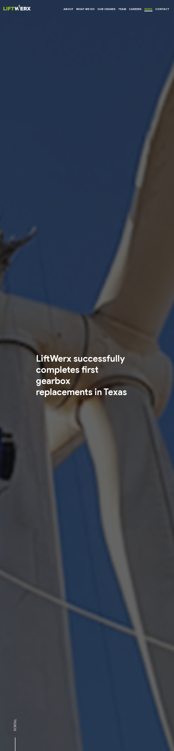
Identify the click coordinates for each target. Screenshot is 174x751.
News (148, 9)
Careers (135, 9)
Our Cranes (106, 9)
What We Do (85, 9)
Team (122, 9)
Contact (162, 9)
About (68, 9)
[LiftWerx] (17, 9)
